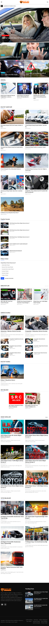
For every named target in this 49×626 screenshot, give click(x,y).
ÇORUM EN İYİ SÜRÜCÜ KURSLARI (10, 6)
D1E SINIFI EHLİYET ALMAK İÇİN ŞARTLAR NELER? (41, 599)
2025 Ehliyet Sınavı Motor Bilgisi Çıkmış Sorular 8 (12, 486)
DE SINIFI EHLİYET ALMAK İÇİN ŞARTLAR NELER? (40, 606)
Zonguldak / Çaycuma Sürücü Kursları (15, 346)
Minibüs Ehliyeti (5, 273)
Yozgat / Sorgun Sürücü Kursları (40, 352)
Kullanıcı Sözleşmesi (43, 619)
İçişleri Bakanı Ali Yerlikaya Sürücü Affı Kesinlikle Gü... (7, 96)
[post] (24, 25)
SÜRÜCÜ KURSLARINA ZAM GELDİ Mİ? (11, 57)
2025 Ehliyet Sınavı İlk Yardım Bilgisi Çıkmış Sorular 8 (35, 461)
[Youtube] (2, 604)
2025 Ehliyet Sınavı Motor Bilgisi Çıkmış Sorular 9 (36, 436)
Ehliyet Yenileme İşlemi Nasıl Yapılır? (9, 74)
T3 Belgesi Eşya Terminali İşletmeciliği (36, 542)
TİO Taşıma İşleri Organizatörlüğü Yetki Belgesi (36, 517)
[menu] (1, 2)
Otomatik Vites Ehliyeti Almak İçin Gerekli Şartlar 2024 (12, 148)
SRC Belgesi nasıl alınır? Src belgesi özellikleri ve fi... (31, 406)
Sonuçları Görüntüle (9, 278)
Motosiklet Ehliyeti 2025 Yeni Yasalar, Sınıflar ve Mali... (12, 126)
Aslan (1, 98)
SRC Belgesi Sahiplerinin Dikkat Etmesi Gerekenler (16, 406)
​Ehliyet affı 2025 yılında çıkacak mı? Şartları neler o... (40, 96)
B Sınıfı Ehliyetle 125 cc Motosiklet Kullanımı (11, 169)
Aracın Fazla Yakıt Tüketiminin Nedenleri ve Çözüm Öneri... (40, 302)
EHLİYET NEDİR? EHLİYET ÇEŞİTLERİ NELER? (18, 243)
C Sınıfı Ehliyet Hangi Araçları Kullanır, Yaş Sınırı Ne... (36, 126)
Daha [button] (46, 417)
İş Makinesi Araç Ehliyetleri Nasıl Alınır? (10, 212)
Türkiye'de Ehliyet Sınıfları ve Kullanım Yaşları (35, 147)
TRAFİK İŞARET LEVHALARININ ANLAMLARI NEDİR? (36, 74)
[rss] (5, 604)
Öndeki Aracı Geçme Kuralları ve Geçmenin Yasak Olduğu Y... (8, 302)
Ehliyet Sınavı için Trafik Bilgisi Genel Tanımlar (24, 302)
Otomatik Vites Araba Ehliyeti (8, 269)
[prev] (45, 6)
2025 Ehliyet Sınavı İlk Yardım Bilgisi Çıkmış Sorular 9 (11, 436)
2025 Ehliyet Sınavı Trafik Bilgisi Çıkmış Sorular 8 (36, 486)
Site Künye (36, 619)
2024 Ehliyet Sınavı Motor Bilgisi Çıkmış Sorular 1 (19, 230)
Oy (2, 278)
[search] (47, 2)
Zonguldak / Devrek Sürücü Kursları (39, 339)
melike (34, 98)
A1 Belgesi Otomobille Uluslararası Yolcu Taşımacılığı (12, 517)
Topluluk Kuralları (36, 621)
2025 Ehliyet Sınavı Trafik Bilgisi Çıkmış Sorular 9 (19, 236)
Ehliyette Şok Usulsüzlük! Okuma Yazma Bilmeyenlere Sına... (23, 97)
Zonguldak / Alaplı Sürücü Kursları (41, 345)
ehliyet (3, 40)
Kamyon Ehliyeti (5, 271)
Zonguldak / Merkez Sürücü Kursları (15, 353)
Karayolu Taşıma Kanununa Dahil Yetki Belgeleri (11, 567)
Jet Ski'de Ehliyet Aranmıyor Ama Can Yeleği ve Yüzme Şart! (36, 169)
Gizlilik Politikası (29, 619)
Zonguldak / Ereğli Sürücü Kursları (16, 338)
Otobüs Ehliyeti (5, 275)
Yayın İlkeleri (29, 621)
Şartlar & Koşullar (36, 622)
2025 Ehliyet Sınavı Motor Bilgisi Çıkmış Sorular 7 (19, 223)
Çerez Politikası (44, 621)
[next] (47, 6)
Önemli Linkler (44, 622)
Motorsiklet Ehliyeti (6, 265)
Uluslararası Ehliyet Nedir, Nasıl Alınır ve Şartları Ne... (11, 191)
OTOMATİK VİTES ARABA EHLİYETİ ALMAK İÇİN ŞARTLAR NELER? (36, 191)
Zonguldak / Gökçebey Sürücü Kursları (36, 331)
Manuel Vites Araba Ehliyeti (7, 267)
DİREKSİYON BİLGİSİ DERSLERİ (15, 250)
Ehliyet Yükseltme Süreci (8, 380)
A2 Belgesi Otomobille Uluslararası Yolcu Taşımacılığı (10, 542)
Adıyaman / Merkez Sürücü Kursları (11, 331)
